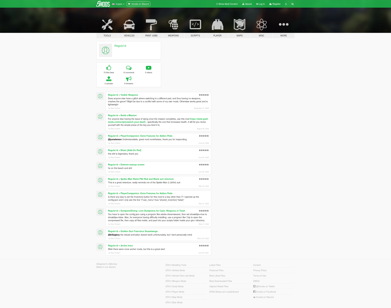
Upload (248, 3)
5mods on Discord (265, 297)
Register (276, 3)
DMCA (256, 280)
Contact (257, 264)
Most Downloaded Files (220, 280)
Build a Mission (129, 115)
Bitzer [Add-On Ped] (131, 150)
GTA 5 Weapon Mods (176, 280)
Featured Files (216, 270)
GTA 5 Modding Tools (176, 264)
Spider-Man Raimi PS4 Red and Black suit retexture (147, 178)
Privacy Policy (260, 270)
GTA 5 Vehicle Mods (175, 270)
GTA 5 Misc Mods (174, 302)
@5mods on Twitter (265, 286)
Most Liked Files (217, 275)
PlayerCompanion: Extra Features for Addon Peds (146, 135)
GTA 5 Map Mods (174, 297)
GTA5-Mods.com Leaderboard (224, 291)
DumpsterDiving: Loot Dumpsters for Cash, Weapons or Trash (153, 210)
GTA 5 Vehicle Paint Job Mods (180, 275)
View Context (115, 108)
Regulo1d (120, 46)
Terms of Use (259, 275)
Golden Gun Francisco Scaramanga (139, 231)
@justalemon (115, 139)
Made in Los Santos (106, 266)
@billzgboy (114, 234)
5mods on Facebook (266, 291)
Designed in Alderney (106, 263)
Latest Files (215, 264)
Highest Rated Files (218, 286)
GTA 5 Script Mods (175, 286)
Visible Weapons (129, 94)
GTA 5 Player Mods (175, 291)
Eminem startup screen (132, 164)
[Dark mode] (286, 4)
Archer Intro (127, 245)
